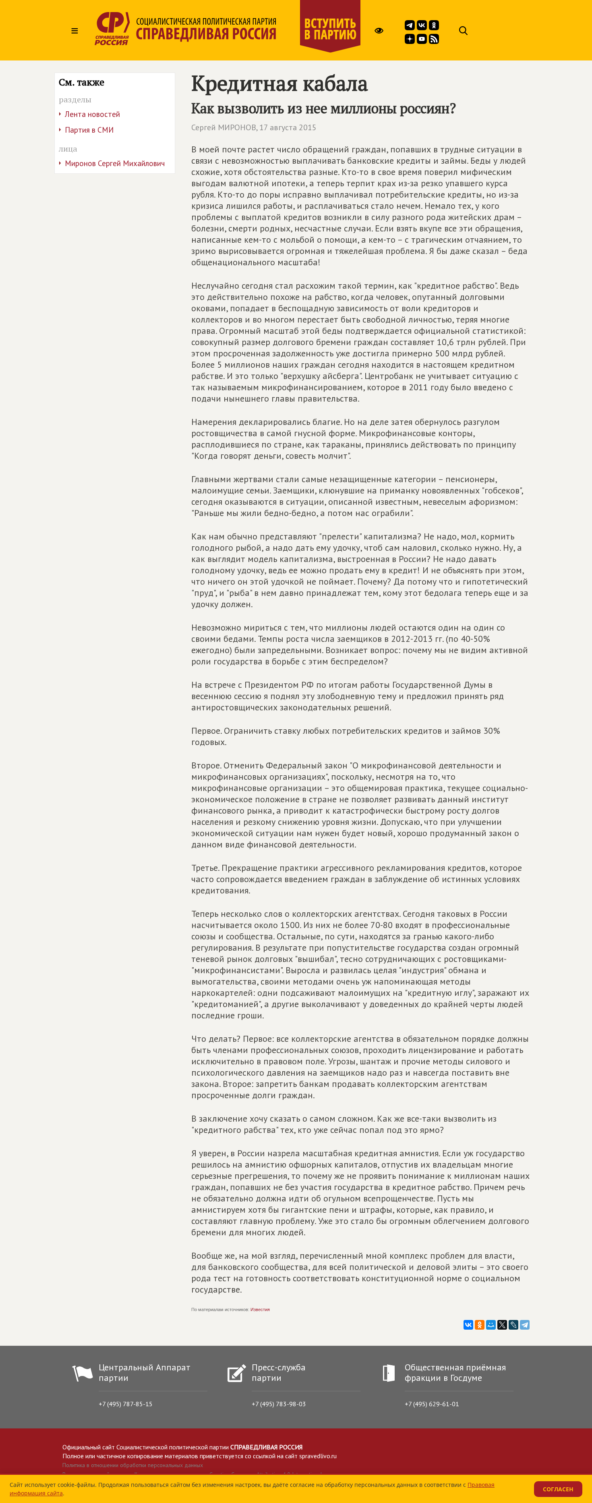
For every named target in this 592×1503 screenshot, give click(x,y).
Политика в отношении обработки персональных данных (132, 1465)
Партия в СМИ (89, 130)
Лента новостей (92, 114)
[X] (502, 1325)
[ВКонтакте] (468, 1325)
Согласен (558, 1489)
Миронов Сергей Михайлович (115, 163)
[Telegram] (525, 1325)
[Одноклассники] (479, 1325)
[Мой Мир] (491, 1325)
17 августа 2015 (288, 127)
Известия (260, 1309)
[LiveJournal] (513, 1325)
